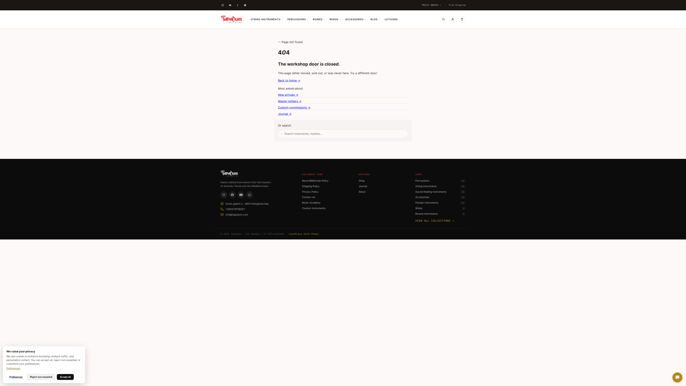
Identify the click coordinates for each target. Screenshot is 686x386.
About (362, 191)
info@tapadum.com (236, 214)
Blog (375, 19)
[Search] (443, 19)
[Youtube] (230, 5)
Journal (363, 186)
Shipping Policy (311, 186)
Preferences (13, 368)
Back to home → (289, 80)
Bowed (318, 19)
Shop (362, 180)
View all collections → (434, 220)
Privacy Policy (310, 191)
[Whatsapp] (245, 5)
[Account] (452, 19)
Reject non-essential (41, 377)
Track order (431, 5)
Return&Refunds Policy (315, 180)
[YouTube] (241, 194)
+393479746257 (235, 209)
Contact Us (308, 197)
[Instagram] (222, 5)
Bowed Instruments (439, 213)
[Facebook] (237, 5)
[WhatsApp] (249, 194)
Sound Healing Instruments (439, 191)
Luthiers (391, 19)
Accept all (65, 377)
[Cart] (462, 19)
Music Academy (311, 202)
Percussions (297, 19)
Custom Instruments (313, 208)
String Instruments (266, 19)
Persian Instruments (439, 202)
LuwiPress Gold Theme (304, 234)
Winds (334, 19)
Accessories (355, 19)
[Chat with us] (677, 377)
